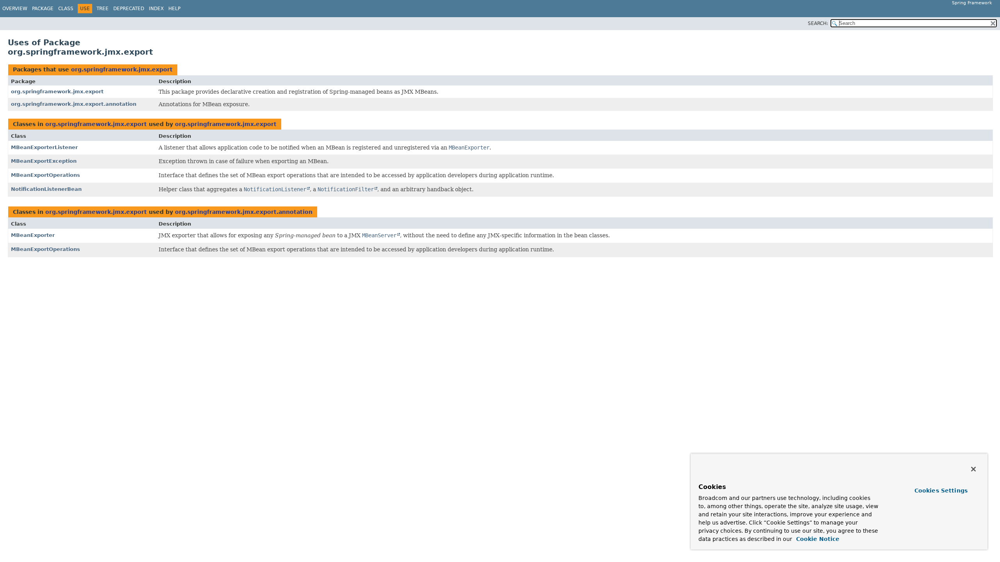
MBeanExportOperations (45, 175)
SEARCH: (818, 23)
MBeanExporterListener (44, 147)
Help (174, 8)
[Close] (973, 469)
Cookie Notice (816, 539)
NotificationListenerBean (46, 189)
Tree (102, 8)
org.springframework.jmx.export (122, 69)
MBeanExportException (44, 161)
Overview (14, 8)
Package (43, 8)
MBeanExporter (33, 235)
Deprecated (128, 8)
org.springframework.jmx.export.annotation (73, 104)
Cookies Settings (941, 490)
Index (156, 8)
